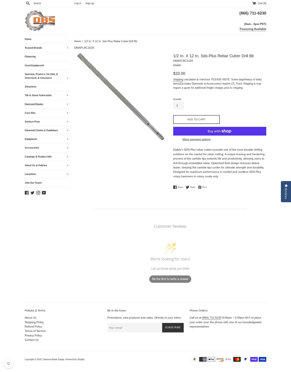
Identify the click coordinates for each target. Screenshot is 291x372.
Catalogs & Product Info (46, 156)
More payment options (197, 139)
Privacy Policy (33, 335)
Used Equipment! (34, 65)
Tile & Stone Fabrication (46, 95)
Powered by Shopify (75, 359)
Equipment (46, 139)
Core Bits (46, 113)
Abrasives (30, 86)
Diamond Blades (46, 104)
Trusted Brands (46, 47)
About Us (30, 317)
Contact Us (32, 339)
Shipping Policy (34, 322)
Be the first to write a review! (170, 279)
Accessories (46, 147)
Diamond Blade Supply (53, 359)
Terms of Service (35, 330)
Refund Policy (33, 326)
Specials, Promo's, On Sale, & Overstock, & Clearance (46, 76)
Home (28, 39)
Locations (46, 174)
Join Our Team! (33, 182)
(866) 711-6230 (212, 317)
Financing (30, 56)
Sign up (89, 3)
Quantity (177, 99)
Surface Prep (46, 121)
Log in (77, 3)
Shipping (178, 79)
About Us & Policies (46, 165)
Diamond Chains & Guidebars (46, 130)
